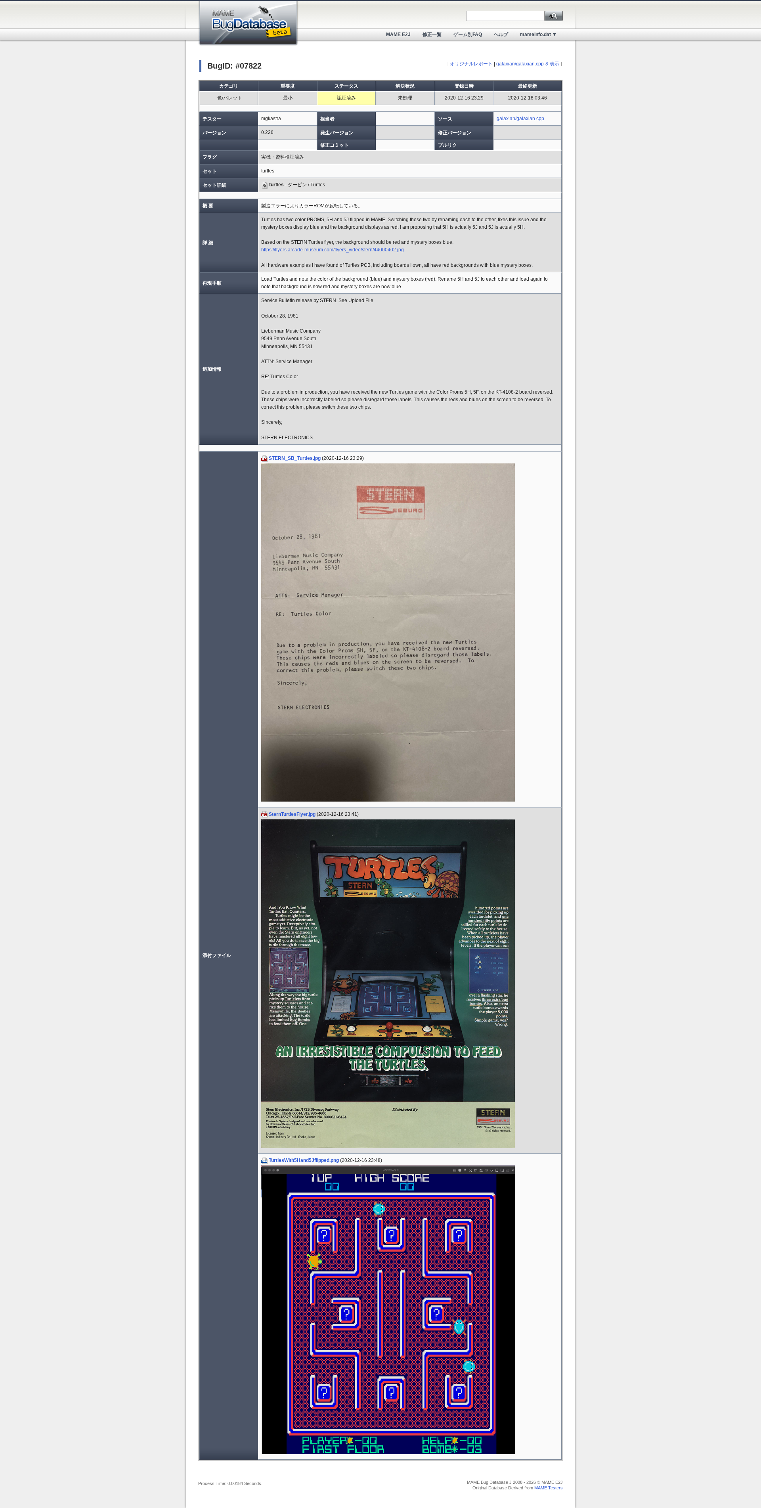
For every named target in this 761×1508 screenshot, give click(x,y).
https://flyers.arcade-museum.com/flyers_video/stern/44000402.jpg (332, 250)
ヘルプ (501, 34)
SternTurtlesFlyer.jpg (292, 814)
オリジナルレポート (471, 64)
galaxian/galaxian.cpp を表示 (527, 64)
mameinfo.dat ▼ (538, 34)
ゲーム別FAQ (467, 34)
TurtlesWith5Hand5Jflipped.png (304, 1160)
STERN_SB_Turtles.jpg (295, 458)
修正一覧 (432, 34)
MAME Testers (548, 1487)
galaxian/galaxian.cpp (520, 118)
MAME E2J (398, 34)
